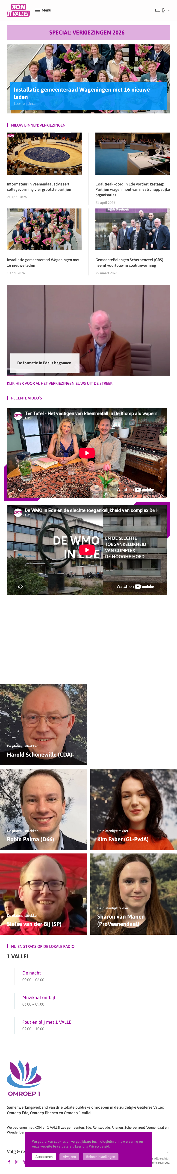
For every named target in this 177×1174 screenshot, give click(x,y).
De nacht (31, 972)
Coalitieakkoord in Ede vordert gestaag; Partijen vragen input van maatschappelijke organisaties (132, 189)
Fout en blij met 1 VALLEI (47, 1022)
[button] (43, 10)
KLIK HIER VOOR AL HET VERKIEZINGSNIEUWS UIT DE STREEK (59, 383)
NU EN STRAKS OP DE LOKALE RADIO (42, 946)
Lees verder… (24, 103)
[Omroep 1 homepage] (24, 1080)
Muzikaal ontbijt (39, 997)
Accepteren (44, 1157)
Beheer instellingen (100, 1157)
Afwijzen (69, 1157)
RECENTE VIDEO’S (26, 398)
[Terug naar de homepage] (19, 10)
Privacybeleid (99, 1146)
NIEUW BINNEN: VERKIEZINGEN (38, 125)
